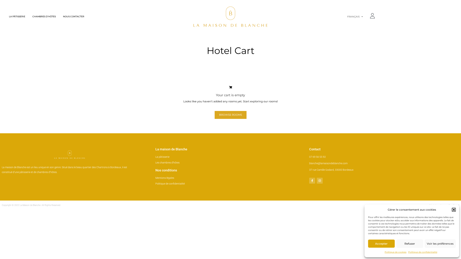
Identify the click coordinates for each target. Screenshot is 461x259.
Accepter (381, 243)
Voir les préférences (440, 243)
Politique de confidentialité (422, 252)
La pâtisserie (17, 16)
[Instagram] (320, 181)
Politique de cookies (395, 252)
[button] (454, 210)
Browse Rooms (230, 114)
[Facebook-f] (312, 181)
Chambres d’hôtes (44, 16)
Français (353, 16)
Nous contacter (73, 16)
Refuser (409, 243)
